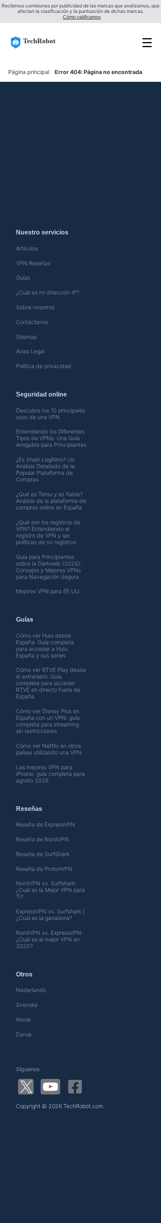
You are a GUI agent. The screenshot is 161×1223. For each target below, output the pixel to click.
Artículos (27, 248)
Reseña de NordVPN (42, 839)
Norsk (23, 1019)
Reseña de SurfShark (43, 854)
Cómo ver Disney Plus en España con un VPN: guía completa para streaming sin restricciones (48, 721)
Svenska (27, 1004)
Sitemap (26, 336)
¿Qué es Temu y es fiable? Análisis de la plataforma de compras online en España (51, 501)
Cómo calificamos (82, 17)
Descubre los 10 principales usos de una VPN (50, 413)
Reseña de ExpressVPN (45, 824)
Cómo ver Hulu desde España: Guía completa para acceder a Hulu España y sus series (45, 645)
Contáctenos (32, 322)
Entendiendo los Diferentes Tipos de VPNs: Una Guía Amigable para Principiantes (51, 438)
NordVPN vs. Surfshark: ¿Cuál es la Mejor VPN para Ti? (50, 890)
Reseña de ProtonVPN (44, 868)
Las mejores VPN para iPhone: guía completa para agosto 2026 (50, 774)
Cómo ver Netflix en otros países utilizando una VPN (49, 749)
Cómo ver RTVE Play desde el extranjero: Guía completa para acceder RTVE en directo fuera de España (51, 683)
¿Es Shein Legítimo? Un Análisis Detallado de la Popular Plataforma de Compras (45, 469)
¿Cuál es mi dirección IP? (47, 292)
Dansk (24, 1034)
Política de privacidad (43, 366)
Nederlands (31, 990)
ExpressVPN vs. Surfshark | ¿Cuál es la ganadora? (50, 914)
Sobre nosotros (35, 307)
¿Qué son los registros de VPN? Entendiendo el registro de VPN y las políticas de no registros (48, 532)
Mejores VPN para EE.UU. (48, 591)
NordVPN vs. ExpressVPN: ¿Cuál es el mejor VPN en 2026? (49, 939)
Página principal (28, 72)
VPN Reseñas (33, 263)
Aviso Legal (30, 351)
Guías (23, 277)
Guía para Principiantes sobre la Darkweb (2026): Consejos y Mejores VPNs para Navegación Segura (49, 566)
